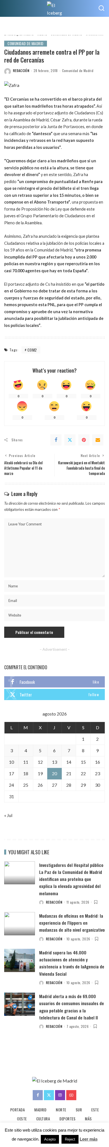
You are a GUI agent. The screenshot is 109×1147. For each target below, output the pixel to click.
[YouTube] (71, 1095)
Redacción (21, 70)
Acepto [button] (50, 1139)
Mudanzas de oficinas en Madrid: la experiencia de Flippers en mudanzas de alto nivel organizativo (72, 922)
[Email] (97, 440)
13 (54, 762)
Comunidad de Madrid (26, 43)
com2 (32, 350)
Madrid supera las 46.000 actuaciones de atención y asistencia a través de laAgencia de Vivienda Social (71, 963)
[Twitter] (69, 440)
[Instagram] (60, 1095)
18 (25, 773)
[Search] (101, 8)
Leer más (89, 1139)
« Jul (8, 815)
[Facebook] (55, 440)
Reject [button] (70, 1139)
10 (11, 762)
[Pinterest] (83, 440)
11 (25, 762)
